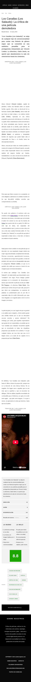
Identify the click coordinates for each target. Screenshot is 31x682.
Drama (24, 580)
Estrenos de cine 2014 (16, 584)
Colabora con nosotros (15, 664)
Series (10, 5)
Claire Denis (14, 215)
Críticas (4, 5)
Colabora (15, 8)
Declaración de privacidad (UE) (15, 668)
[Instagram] (15, 677)
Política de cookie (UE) (15, 672)
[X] (12, 677)
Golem (3, 223)
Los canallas (13, 594)
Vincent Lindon (14, 598)
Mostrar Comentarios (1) (14, 607)
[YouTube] (18, 677)
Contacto (21, 661)
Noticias (14, 5)
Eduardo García (5, 31)
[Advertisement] (15, 176)
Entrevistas (21, 5)
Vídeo (27, 5)
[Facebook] (9, 677)
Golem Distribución (15, 589)
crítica (23, 575)
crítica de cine (14, 580)
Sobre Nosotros (12, 661)
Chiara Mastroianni (15, 570)
